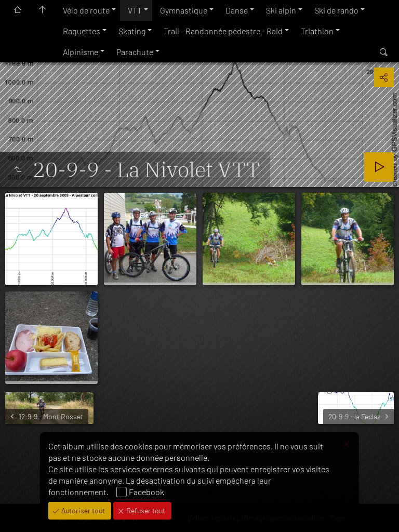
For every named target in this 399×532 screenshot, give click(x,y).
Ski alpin (281, 10)
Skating (131, 31)
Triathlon (317, 31)
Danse (236, 10)
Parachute (134, 52)
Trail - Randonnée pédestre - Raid (223, 31)
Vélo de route (86, 10)
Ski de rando (336, 10)
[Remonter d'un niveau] (18, 169)
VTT (135, 10)
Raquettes (81, 31)
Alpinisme (80, 52)
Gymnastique (183, 10)
